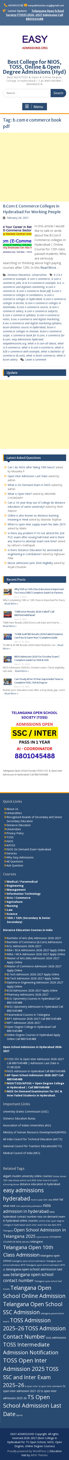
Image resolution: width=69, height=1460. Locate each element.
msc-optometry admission (29, 1206)
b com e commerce (39, 279)
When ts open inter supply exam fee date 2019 (37, 524)
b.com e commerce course (32, 307)
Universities (14, 829)
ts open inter (31, 1386)
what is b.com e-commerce (37, 347)
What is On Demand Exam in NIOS (29, 485)
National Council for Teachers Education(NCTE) (32, 1146)
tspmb (19, 1415)
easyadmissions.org (14, 343)
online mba (44, 1221)
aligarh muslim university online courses (27, 1176)
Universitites (39, 275)
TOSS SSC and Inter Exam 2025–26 (30, 1377)
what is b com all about (42, 343)
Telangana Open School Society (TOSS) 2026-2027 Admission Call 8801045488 (35, 15)
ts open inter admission (50, 1386)
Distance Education (18, 275)
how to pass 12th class (41, 1199)
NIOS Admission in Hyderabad (25, 1071)
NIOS (10, 841)
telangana (36, 1241)
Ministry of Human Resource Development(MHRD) (34, 1132)
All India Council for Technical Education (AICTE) (32, 1139)
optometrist (42, 1237)
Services (12, 853)
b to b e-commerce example (39, 283)
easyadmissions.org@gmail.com (46, 5)
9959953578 (15, 5)
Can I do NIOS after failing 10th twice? (31, 467)
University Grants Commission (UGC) (25, 1111)
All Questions (15, 861)
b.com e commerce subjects (41, 311)
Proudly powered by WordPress (26, 1451)
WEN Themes (39, 1455)
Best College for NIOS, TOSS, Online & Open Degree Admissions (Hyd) (34, 67)
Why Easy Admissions (20, 857)
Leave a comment (35, 359)
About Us (12, 809)
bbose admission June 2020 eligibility (30, 563)
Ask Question (15, 865)
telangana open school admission (28, 1261)
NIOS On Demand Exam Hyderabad (29, 849)
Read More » (11, 603)
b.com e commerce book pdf (33, 291)
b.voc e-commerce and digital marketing (35, 319)
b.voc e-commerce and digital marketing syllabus (32, 323)
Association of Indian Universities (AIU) (27, 1125)
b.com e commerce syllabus (19, 315)
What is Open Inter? (20, 494)
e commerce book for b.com (27, 335)
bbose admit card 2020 (24, 1180)
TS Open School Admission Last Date (32, 1405)
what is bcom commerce (40, 355)
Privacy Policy (15, 833)
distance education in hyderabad (40, 1184)
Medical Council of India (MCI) (21, 1153)
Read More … (49, 267)
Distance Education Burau (19, 1118)
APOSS (11, 845)
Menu (38, 107)
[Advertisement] (34, 167)
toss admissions (56, 1337)
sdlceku (26, 1241)
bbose (56, 1176)
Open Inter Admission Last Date (28, 476)
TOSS (10, 837)
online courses (29, 1220)
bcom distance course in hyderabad (24, 327)
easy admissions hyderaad (27, 339)
